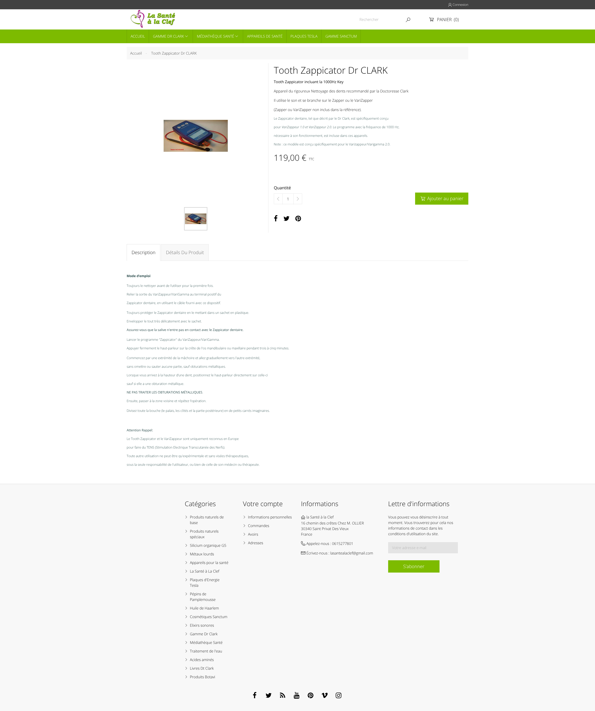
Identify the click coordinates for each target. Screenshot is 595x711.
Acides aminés (202, 659)
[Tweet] (286, 218)
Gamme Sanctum (341, 36)
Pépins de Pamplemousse (203, 596)
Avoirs (253, 534)
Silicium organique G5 (208, 545)
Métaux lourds (202, 554)
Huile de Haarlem (204, 608)
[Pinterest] (298, 218)
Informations (319, 503)
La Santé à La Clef (204, 571)
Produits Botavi (202, 676)
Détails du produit (185, 252)
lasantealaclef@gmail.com (351, 553)
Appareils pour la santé (209, 562)
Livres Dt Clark (202, 668)
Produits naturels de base (207, 519)
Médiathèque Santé (215, 36)
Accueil (138, 36)
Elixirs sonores (202, 625)
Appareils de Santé (265, 36)
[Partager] (276, 218)
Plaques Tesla (304, 36)
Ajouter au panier (442, 198)
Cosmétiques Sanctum (208, 616)
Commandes (258, 525)
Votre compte (263, 503)
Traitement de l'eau (206, 651)
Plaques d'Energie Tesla (204, 582)
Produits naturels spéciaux (204, 534)
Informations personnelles (270, 517)
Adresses (255, 542)
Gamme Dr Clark (168, 36)
